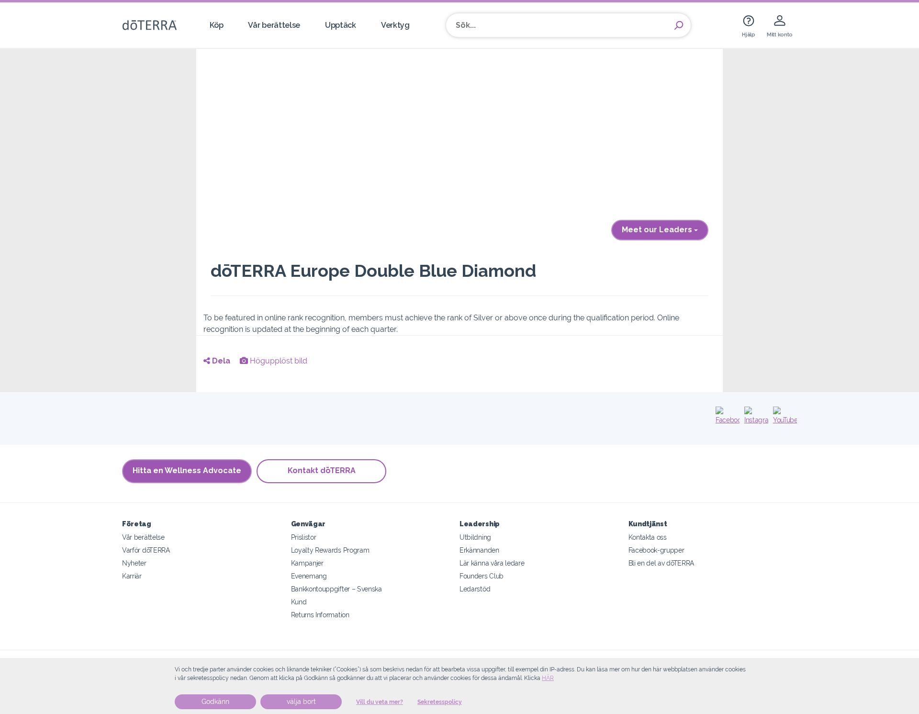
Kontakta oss (647, 537)
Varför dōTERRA (146, 550)
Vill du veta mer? (379, 702)
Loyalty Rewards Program (330, 550)
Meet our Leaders (658, 229)
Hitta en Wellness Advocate (187, 470)
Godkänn (215, 701)
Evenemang (309, 576)
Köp (216, 25)
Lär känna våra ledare (492, 563)
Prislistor (303, 537)
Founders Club (482, 576)
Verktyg (395, 25)
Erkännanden (479, 550)
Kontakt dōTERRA (322, 470)
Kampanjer (307, 563)
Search (679, 25)
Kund (299, 602)
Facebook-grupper (656, 550)
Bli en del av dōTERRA (661, 563)
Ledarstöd (475, 589)
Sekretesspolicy (439, 702)
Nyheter (134, 563)
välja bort (301, 701)
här (548, 678)
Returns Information (320, 615)
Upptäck (340, 25)
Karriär (132, 576)
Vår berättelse (274, 25)
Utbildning (475, 537)
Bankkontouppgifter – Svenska (336, 589)
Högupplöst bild (277, 360)
